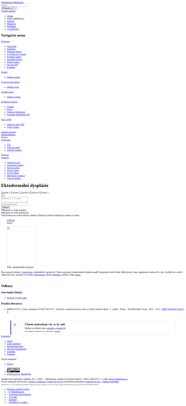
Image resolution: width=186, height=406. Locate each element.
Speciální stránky (15, 59)
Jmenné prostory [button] (8, 132)
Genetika (11, 351)
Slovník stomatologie (16, 349)
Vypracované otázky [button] (10, 82)
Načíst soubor (13, 62)
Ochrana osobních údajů (18, 389)
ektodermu (27, 272)
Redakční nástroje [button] (9, 102)
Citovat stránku (14, 178)
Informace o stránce (16, 175)
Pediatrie (11, 354)
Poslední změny (14, 57)
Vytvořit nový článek (16, 54)
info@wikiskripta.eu (118, 379)
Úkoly (10, 109)
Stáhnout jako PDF (16, 124)
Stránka (4, 134)
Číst (9, 145)
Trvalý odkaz (13, 173)
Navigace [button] (5, 41)
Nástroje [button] (5, 155)
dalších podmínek (111, 381)
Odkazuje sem (13, 162)
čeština (10, 16)
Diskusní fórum (14, 51)
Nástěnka (11, 49)
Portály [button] (4, 72)
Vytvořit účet (13, 29)
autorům (50, 328)
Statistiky (13, 399)
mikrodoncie (39, 275)
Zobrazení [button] (5, 140)
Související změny (15, 165)
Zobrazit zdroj (13, 147)
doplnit (59, 328)
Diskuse (10, 21)
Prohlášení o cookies (18, 402)
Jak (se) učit (12, 64)
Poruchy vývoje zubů (17, 298)
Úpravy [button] (4, 137)
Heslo (9, 341)
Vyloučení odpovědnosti (20, 394)
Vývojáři (13, 397)
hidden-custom (13, 97)
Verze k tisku (13, 127)
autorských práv (93, 381)
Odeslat (5, 207)
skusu (77, 275)
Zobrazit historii (14, 150)
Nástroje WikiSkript (16, 112)
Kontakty (11, 67)
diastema (57, 275)
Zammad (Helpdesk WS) (18, 114)
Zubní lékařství (14, 344)
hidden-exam (13, 87)
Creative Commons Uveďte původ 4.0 (45, 381)
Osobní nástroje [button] (8, 11)
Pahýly (10, 364)
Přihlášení (11, 26)
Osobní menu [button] (7, 92)
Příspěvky (11, 24)
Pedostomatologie (15, 346)
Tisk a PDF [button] (6, 119)
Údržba (10, 107)
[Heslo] (11, 220)
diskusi (57, 331)
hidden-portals (13, 77)
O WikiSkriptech (16, 392)
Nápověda (11, 46)
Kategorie (5, 336)
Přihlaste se (7, 8)
